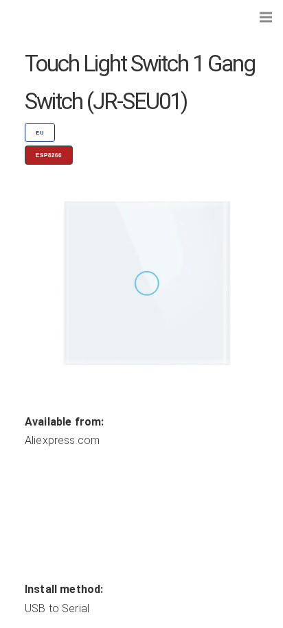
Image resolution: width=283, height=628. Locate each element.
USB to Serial (57, 608)
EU (40, 133)
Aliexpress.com (62, 440)
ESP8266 (49, 155)
